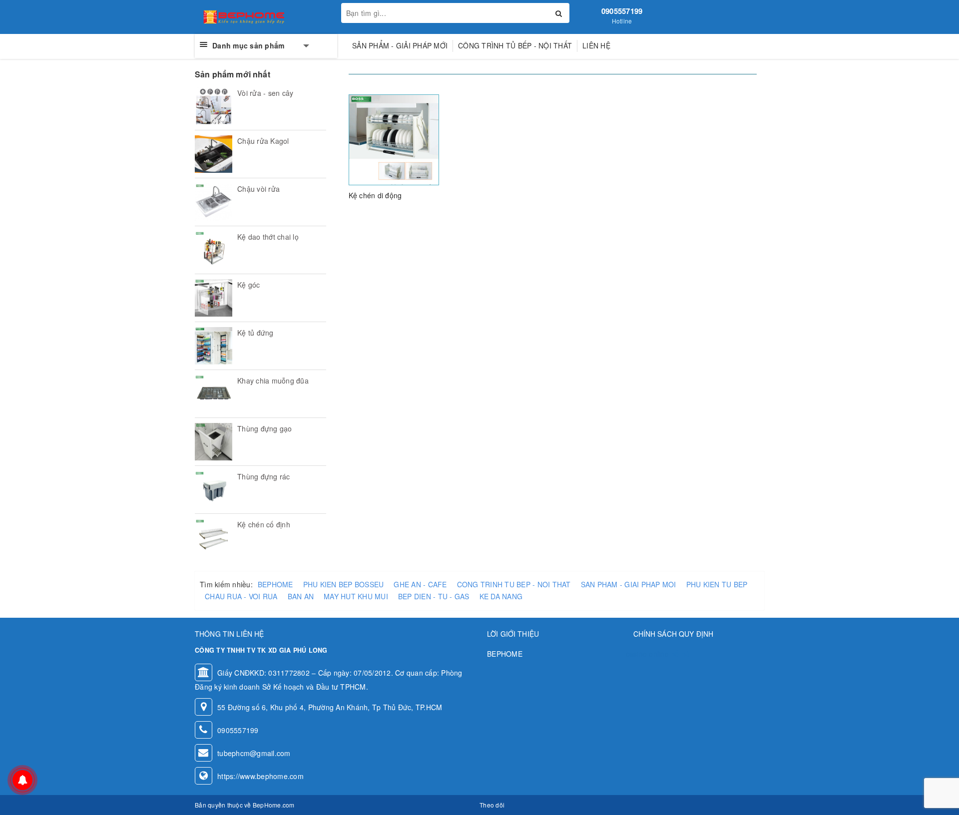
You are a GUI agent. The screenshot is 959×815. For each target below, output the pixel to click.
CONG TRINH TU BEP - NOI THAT (514, 584)
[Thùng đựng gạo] (213, 441)
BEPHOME (275, 584)
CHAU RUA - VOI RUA (241, 596)
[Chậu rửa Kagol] (213, 154)
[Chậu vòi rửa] (213, 202)
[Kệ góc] (213, 298)
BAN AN (301, 596)
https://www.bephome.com (260, 776)
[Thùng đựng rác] (213, 489)
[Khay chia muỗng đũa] (213, 393)
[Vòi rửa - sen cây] (213, 106)
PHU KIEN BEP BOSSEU (343, 584)
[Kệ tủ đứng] (213, 346)
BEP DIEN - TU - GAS (434, 596)
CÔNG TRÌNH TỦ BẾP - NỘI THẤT (515, 45)
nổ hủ (680, 654)
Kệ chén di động (375, 195)
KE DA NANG (501, 596)
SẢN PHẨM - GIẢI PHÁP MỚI (400, 45)
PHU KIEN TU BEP (717, 584)
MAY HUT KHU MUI (356, 596)
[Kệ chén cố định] (213, 537)
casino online (647, 654)
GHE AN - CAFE (420, 584)
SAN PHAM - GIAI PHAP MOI (628, 584)
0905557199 (622, 10)
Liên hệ (596, 45)
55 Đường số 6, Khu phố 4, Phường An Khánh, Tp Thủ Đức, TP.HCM (329, 707)
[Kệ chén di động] (394, 138)
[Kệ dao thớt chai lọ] (213, 250)
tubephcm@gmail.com (254, 753)
